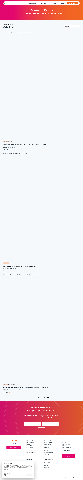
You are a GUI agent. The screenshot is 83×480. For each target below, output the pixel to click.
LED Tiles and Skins (66, 445)
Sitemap (75, 477)
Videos (60, 13)
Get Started (72, 3)
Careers (46, 465)
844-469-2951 (14, 440)
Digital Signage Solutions (49, 454)
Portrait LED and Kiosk (67, 447)
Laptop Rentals (29, 447)
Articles (28, 13)
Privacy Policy (68, 477)
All (22, 13)
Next (48, 397)
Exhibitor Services (48, 442)
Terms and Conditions (58, 477)
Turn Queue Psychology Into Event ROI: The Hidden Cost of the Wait (25, 144)
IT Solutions (30, 438)
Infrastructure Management (32, 440)
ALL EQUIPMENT (66, 450)
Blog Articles (47, 462)
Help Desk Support (30, 445)
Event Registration (48, 450)
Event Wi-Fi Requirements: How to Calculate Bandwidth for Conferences (26, 387)
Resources (6, 24)
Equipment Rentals (68, 438)
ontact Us (68, 456)
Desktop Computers (66, 444)
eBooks (53, 13)
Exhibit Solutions (47, 444)
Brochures (36, 13)
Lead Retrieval (47, 449)
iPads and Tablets (66, 449)
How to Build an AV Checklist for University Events (19, 266)
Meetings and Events (48, 440)
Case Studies (45, 13)
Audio (63, 440)
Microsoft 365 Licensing (31, 449)
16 (44, 397)
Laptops (64, 442)
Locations (46, 468)
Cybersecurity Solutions (31, 450)
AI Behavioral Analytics (49, 452)
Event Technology (50, 438)
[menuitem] (32, 3)
